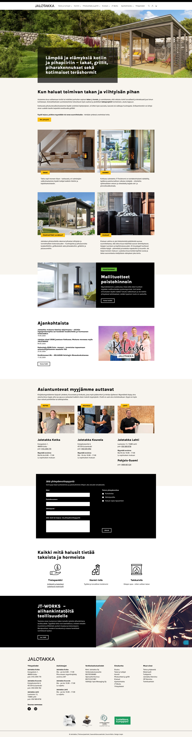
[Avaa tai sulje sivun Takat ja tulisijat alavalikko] (71, 6)
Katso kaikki (107, 300)
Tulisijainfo (147, 674)
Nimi (47, 490)
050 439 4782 (86, 449)
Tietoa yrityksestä (149, 670)
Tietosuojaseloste (83, 734)
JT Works (115, 6)
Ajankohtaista (126, 6)
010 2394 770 (46, 449)
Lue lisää (43, 637)
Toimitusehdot (148, 682)
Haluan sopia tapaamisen (114, 501)
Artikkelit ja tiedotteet (55, 584)
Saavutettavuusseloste (97, 734)
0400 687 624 (126, 465)
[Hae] (149, 6)
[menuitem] (64, 6)
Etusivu (117, 670)
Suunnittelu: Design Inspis (114, 734)
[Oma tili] (153, 6)
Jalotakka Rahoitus (150, 677)
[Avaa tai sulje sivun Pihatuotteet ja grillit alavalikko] (99, 6)
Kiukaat (105, 6)
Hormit (76, 6)
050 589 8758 (126, 446)
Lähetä (106, 530)
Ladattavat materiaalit (55, 587)
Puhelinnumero (52, 499)
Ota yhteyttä (44, 119)
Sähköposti (51, 509)
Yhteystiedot (140, 6)
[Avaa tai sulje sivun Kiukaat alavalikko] (109, 6)
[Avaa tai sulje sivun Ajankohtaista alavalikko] (133, 6)
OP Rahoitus (147, 679)
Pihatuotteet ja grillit (90, 6)
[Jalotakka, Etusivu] (45, 6)
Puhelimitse (109, 494)
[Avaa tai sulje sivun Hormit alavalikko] (80, 6)
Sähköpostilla (110, 497)
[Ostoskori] (156, 6)
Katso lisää (44, 364)
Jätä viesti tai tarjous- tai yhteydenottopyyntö (63, 518)
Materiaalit (147, 672)
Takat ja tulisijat (64, 6)
